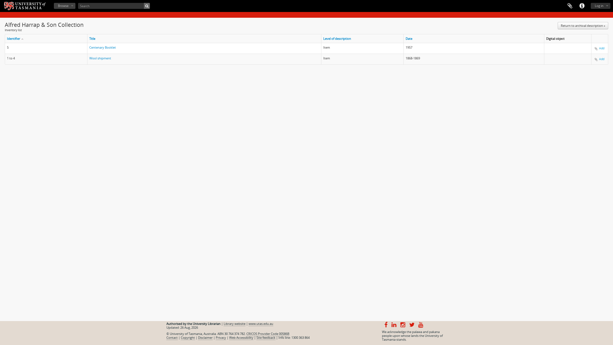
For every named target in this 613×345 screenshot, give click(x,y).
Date (409, 38)
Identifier (13, 38)
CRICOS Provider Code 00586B (267, 334)
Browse (63, 6)
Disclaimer (205, 337)
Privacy (221, 337)
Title (92, 38)
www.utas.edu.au (261, 324)
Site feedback (265, 337)
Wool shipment (100, 58)
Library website (234, 324)
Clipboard (570, 6)
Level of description (337, 38)
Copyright (188, 337)
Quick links (582, 6)
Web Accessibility (241, 337)
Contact (172, 337)
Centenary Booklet (102, 47)
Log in (599, 6)
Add (601, 48)
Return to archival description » (583, 25)
